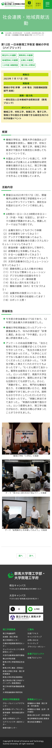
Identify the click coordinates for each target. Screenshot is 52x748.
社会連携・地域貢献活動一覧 (34, 33)
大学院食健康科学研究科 (13, 692)
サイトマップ (32, 643)
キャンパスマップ (34, 637)
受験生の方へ (38, 4)
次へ (31, 556)
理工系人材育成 (28, 65)
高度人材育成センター (12, 718)
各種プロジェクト (34, 658)
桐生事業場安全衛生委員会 (38, 718)
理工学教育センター (11, 640)
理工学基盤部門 (9, 633)
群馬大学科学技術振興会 (13, 677)
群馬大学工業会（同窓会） (13, 668)
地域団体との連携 (10, 60)
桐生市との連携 (9, 55)
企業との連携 (27, 60)
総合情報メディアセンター (13, 709)
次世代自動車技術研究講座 (13, 655)
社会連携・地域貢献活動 (13, 33)
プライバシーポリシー (36, 647)
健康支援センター (10, 728)
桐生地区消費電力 (34, 722)
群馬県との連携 (26, 55)
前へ (21, 556)
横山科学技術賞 (9, 658)
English (29, 6)
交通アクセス (32, 633)
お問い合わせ (32, 640)
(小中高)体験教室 (10, 65)
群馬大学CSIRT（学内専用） (39, 715)
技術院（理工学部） (11, 637)
